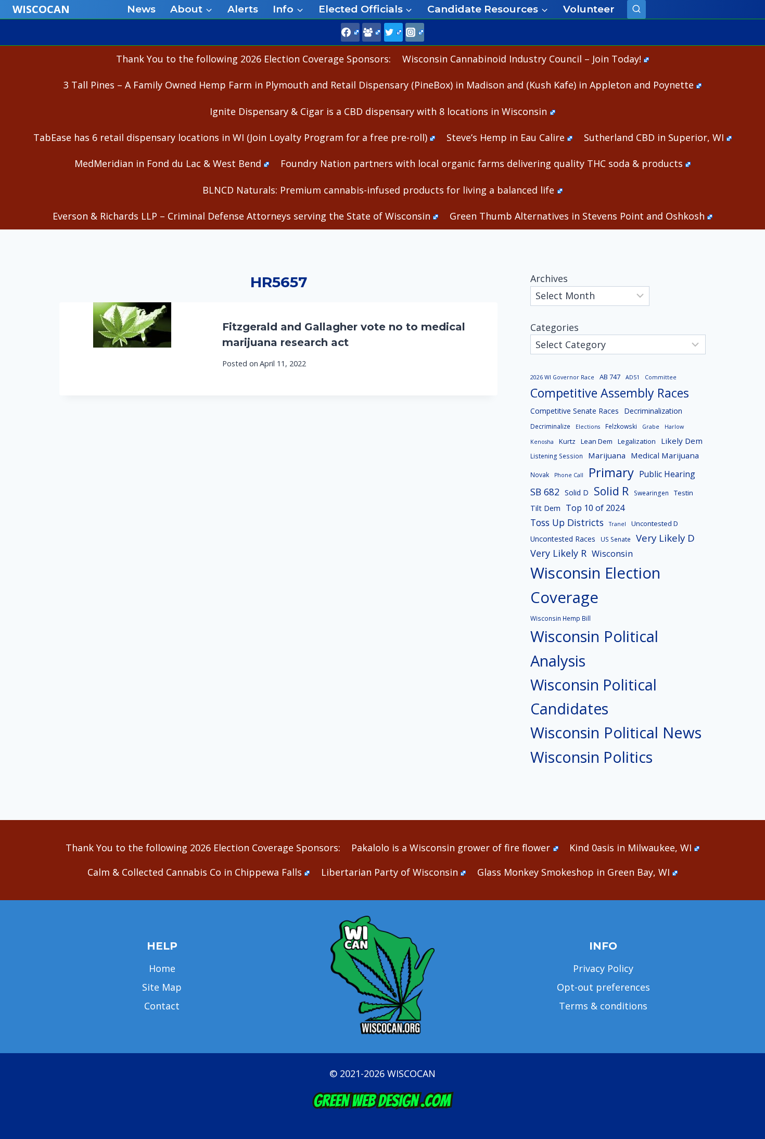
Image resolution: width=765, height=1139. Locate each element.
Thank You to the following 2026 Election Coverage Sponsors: (253, 59)
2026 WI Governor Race (562, 377)
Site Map (162, 987)
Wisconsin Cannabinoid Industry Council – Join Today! (521, 59)
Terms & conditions (603, 1006)
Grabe (650, 426)
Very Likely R (558, 553)
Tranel (617, 524)
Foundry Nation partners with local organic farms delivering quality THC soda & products (481, 163)
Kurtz (567, 441)
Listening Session (556, 456)
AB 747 (610, 376)
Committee (661, 377)
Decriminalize (550, 426)
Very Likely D (665, 537)
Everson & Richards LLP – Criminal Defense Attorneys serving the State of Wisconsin (241, 216)
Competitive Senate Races (574, 411)
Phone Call (568, 475)
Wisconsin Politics (591, 757)
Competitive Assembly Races (609, 393)
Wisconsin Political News (616, 732)
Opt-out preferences (603, 987)
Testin (683, 492)
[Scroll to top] (739, 967)
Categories (554, 327)
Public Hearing (667, 474)
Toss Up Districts (567, 522)
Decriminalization (653, 411)
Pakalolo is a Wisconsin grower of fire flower (450, 847)
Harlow (674, 426)
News (141, 9)
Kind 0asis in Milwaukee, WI (630, 847)
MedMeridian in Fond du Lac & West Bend (167, 163)
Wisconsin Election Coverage (595, 585)
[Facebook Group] (371, 32)
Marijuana (607, 455)
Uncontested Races (562, 539)
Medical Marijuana (665, 455)
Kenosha (542, 441)
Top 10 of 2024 (595, 508)
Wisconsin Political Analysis (594, 648)
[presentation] (132, 348)
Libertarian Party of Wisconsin (389, 872)
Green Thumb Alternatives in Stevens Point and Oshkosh (577, 216)
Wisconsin (612, 553)
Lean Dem (597, 441)
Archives (549, 278)
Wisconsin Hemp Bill (560, 618)
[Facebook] (350, 32)
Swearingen (651, 493)
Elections (588, 426)
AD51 (633, 377)
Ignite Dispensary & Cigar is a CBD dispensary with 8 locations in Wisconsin (378, 111)
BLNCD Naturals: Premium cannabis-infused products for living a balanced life (378, 190)
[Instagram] (414, 32)
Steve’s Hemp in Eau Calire (506, 137)
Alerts (242, 9)
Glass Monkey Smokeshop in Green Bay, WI (573, 872)
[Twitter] (393, 32)
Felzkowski (621, 426)
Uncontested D (654, 523)
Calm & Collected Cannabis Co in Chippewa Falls (194, 872)
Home (162, 968)
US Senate (616, 539)
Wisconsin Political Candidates (593, 696)
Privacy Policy (603, 968)
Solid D (577, 492)
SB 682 (544, 491)
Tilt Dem (545, 508)
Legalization (637, 441)
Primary (611, 472)
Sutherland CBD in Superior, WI (654, 137)
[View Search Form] (636, 9)
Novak (539, 474)
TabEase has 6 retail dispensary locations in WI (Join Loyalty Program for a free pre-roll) (230, 137)
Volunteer (589, 9)
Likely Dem (682, 441)
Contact (162, 1006)
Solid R (611, 490)
